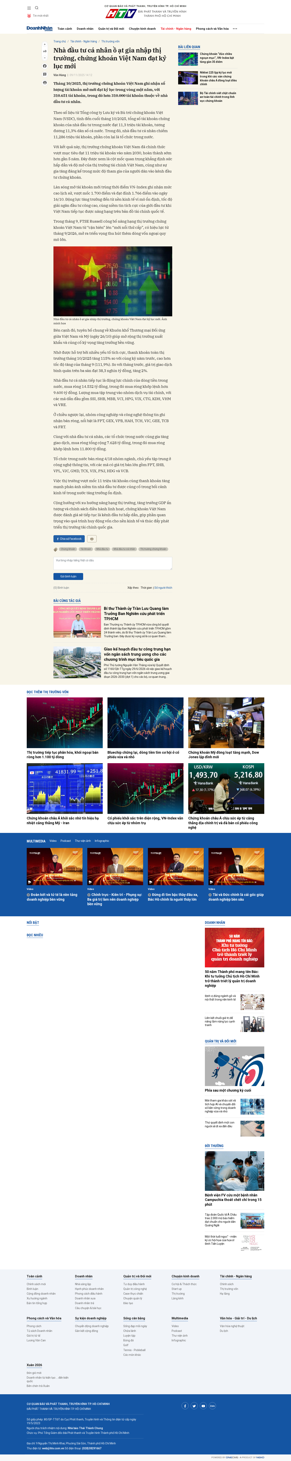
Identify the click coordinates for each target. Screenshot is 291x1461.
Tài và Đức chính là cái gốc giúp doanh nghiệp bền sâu (236, 897)
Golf (125, 1345)
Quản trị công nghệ (135, 1288)
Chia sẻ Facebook (71, 538)
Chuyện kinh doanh (142, 29)
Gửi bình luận (68, 576)
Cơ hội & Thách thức (184, 1284)
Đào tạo (128, 1303)
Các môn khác (132, 1354)
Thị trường (178, 1293)
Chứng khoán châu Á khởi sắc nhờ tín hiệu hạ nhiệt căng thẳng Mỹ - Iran (63, 820)
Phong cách (34, 1326)
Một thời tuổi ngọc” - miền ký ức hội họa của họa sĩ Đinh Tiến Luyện (221, 1240)
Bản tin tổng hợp (37, 1303)
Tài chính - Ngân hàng (176, 29)
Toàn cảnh (64, 29)
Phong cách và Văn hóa (212, 29)
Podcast (66, 840)
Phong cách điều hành (88, 1293)
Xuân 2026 (34, 1365)
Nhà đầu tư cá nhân (124, 549)
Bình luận (32, 1288)
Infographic (102, 840)
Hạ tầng (225, 1293)
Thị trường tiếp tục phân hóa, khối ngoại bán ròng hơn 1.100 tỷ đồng (62, 754)
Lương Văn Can (36, 1340)
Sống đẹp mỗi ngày (135, 1326)
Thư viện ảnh (83, 840)
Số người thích (163, 587)
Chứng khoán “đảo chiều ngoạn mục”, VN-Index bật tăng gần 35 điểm (217, 57)
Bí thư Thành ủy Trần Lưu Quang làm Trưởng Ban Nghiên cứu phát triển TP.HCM (136, 613)
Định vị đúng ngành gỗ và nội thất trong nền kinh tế (220, 997)
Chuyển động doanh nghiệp (92, 1326)
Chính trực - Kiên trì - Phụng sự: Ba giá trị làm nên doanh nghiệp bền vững (114, 899)
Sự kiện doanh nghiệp (91, 1318)
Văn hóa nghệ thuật (232, 1326)
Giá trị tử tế (33, 1335)
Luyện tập (129, 1335)
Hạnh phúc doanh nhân (89, 1288)
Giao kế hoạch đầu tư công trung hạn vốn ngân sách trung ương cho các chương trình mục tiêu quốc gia (137, 654)
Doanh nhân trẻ (84, 1303)
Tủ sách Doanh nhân (39, 1330)
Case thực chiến (133, 1293)
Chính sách (227, 1284)
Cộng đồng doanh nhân (41, 1293)
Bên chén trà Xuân (38, 1386)
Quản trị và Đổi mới (111, 29)
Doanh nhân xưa (85, 1298)
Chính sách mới (36, 1284)
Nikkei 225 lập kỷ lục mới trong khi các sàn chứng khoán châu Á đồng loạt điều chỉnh (218, 78)
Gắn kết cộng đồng (86, 1330)
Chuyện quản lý (132, 1298)
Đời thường (214, 1146)
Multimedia (36, 841)
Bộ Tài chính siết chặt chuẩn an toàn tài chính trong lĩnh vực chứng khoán (218, 97)
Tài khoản (86, 549)
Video (53, 840)
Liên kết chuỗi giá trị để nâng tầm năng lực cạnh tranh (220, 1021)
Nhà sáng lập (83, 1284)
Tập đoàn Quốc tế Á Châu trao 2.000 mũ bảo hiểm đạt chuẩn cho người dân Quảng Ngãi (221, 1220)
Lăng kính (178, 1298)
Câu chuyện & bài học (88, 1308)
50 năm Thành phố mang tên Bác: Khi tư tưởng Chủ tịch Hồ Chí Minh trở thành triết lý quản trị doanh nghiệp (232, 979)
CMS (232, 1457)
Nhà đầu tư (102, 549)
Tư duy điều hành (134, 1284)
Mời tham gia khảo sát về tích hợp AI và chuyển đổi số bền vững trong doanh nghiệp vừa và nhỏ (220, 1106)
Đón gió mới (34, 1372)
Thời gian (146, 587)
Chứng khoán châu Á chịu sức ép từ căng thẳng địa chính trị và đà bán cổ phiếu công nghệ (223, 823)
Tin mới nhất (40, 15)
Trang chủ (59, 41)
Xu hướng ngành (37, 1298)
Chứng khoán (68, 549)
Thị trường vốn (110, 41)
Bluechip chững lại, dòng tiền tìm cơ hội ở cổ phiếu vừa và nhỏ (143, 754)
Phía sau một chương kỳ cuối (228, 1090)
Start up (177, 1288)
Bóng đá (128, 1340)
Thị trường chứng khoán (153, 549)
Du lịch (224, 1330)
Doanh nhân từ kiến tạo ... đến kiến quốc (47, 1379)
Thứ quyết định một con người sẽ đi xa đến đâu (219, 1124)
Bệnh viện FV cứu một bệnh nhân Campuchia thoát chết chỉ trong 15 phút (233, 1199)
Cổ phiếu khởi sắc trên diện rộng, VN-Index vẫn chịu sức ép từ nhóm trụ (145, 820)
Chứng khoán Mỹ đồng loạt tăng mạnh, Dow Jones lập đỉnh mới (223, 754)
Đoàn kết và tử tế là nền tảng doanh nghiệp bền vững (52, 897)
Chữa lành (129, 1330)
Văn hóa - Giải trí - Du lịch (238, 1318)
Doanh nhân (85, 29)
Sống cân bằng (134, 1318)
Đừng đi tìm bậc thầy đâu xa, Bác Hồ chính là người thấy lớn (173, 897)
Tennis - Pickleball (134, 1350)
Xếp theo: (133, 587)
